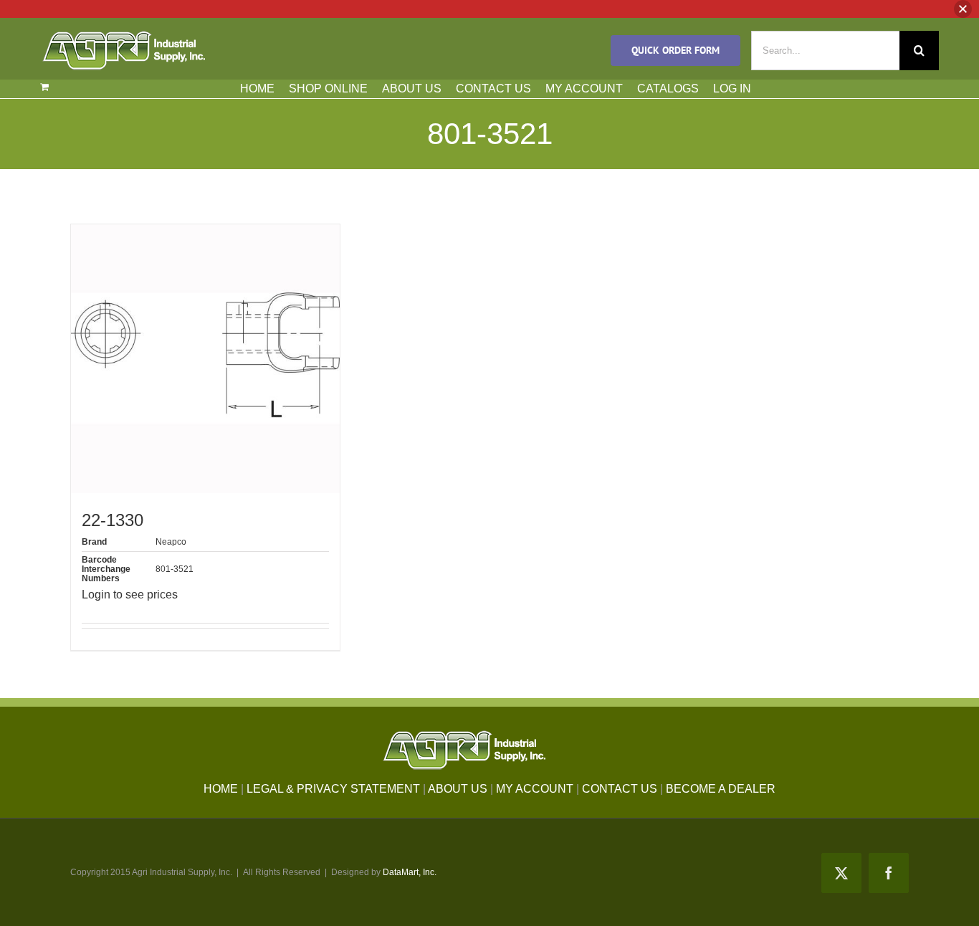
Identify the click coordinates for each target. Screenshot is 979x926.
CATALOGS (668, 88)
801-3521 (175, 569)
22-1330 (112, 520)
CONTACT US (493, 88)
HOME (257, 88)
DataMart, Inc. (409, 872)
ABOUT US (411, 88)
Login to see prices (130, 594)
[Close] (963, 9)
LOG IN (732, 88)
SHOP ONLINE (328, 88)
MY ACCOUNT (584, 88)
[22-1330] (205, 358)
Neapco (171, 542)
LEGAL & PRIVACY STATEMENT (333, 789)
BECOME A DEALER (720, 789)
